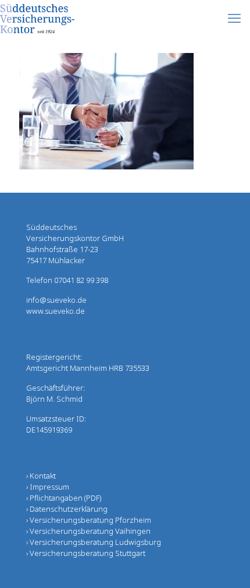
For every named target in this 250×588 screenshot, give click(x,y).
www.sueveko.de (55, 311)
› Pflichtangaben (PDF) (63, 498)
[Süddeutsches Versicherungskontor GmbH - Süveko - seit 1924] (37, 17)
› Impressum (47, 486)
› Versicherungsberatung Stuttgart (85, 553)
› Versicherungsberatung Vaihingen (88, 531)
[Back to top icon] (226, 564)
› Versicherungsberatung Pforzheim (88, 520)
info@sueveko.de (56, 300)
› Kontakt (41, 475)
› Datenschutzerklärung (67, 509)
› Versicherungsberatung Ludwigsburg (93, 542)
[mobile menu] (234, 17)
